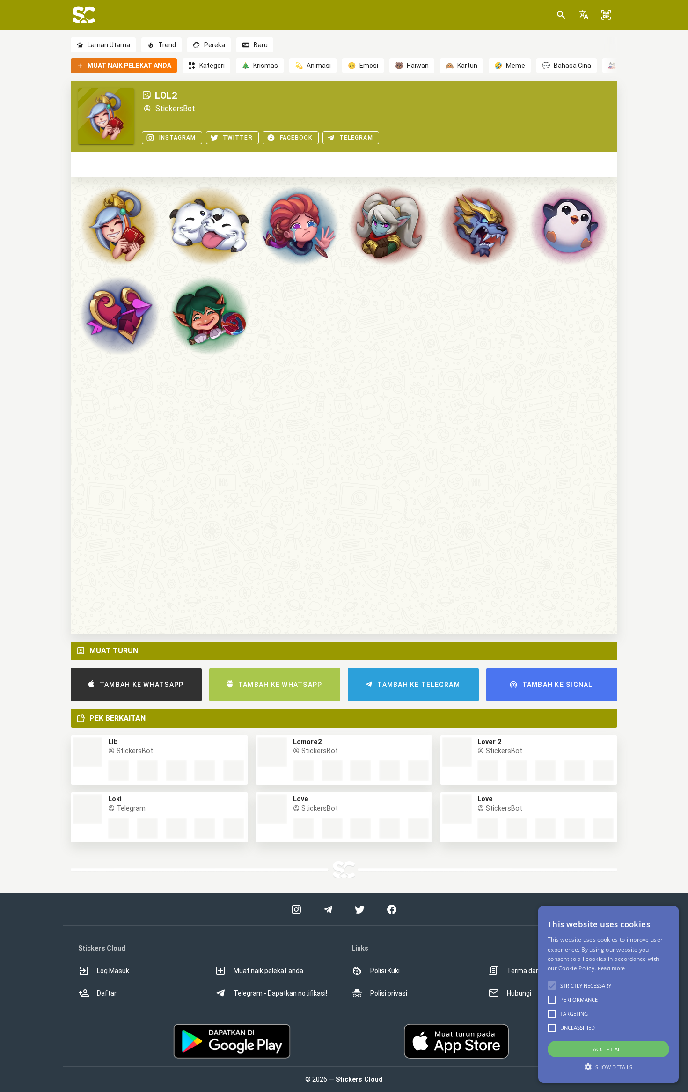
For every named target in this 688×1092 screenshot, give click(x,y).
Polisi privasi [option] (388, 993)
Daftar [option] (107, 993)
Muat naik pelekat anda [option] (268, 970)
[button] (583, 15)
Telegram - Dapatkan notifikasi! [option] (280, 993)
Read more (611, 968)
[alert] (608, 994)
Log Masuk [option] (113, 970)
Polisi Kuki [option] (385, 970)
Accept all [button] (608, 1049)
